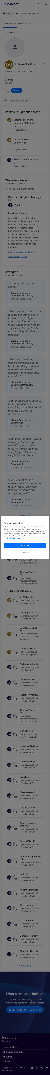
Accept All (25, 545)
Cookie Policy (15, 538)
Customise (25, 552)
